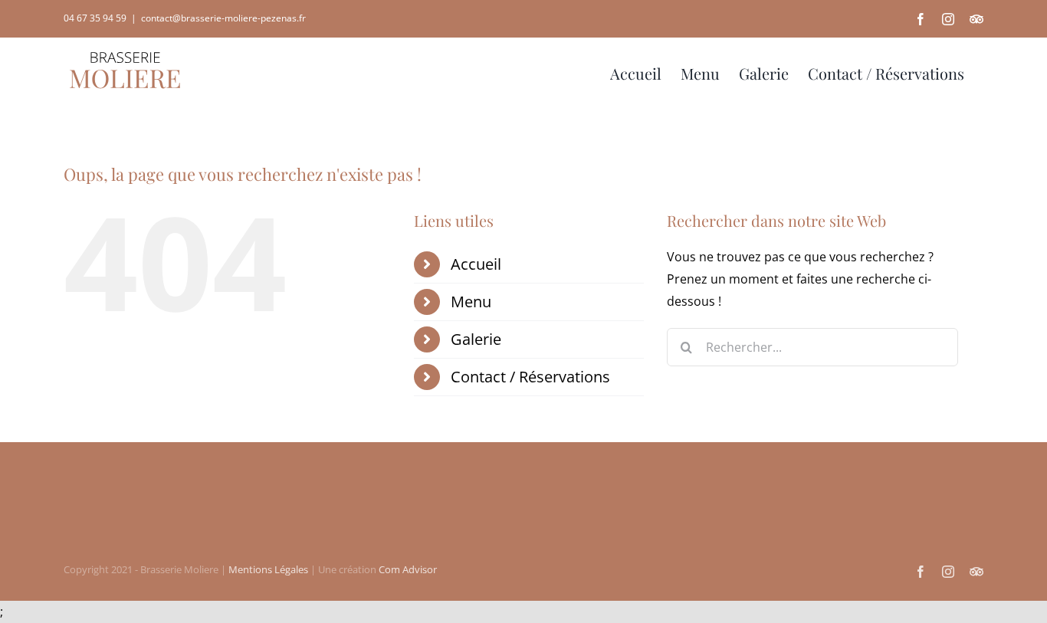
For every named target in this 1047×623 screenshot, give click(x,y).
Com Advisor (408, 569)
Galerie (476, 339)
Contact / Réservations (530, 376)
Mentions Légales (268, 569)
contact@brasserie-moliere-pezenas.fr (223, 18)
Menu (471, 301)
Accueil (476, 264)
